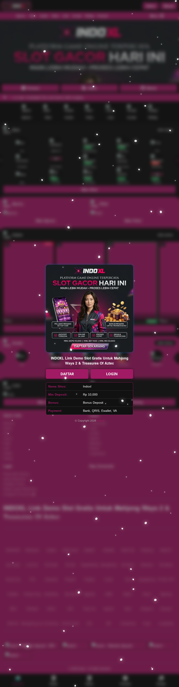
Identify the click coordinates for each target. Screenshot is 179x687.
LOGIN (112, 374)
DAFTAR (67, 374)
